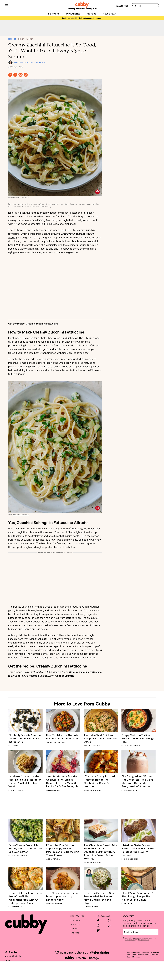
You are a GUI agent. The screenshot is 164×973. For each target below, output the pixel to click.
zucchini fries (74, 241)
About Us (75, 924)
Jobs (7, 960)
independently (18, 204)
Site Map (74, 932)
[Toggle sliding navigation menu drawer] (6, 5)
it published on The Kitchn (76, 338)
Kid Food (12, 39)
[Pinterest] (15, 75)
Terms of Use (130, 940)
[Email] (20, 75)
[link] (25, 738)
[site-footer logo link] (11, 952)
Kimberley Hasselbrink (21, 198)
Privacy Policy (143, 940)
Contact (74, 928)
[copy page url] (26, 75)
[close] (162, 963)
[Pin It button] (97, 191)
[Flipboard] (98, 930)
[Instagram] (109, 920)
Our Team (75, 920)
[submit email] (155, 932)
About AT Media (13, 956)
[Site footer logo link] (26, 924)
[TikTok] (109, 925)
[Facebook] (10, 75)
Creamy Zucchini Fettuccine (42, 323)
